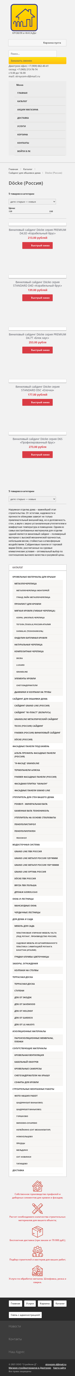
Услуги (21, 126)
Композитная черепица (29, 651)
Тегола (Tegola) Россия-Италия (33, 624)
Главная (22, 92)
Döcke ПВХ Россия (25, 878)
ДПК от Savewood (24, 1004)
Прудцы (20, 1143)
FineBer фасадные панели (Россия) (35, 776)
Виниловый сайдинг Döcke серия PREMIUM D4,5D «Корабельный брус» (37, 231)
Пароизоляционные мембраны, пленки (33, 1040)
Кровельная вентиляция (29, 1055)
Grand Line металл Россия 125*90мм (36, 858)
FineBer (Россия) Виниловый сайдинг (37, 732)
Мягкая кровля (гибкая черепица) (34, 610)
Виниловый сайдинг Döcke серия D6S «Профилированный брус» (37, 440)
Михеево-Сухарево (26, 1123)
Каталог (22, 101)
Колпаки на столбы (26, 970)
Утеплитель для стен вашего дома (33, 797)
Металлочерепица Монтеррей (32, 590)
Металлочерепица (25, 583)
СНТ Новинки (23, 1156)
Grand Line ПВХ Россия (28, 851)
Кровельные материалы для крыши (34, 576)
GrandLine (22, 671)
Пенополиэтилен (24, 831)
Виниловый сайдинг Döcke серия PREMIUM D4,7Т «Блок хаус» (37, 336)
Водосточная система (26, 844)
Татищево (22, 1163)
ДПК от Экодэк (23, 997)
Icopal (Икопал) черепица (30, 617)
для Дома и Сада (22, 919)
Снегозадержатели (27, 685)
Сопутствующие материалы (29, 1048)
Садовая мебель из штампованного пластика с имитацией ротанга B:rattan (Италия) (36, 946)
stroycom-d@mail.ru (55, 1364)
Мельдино (22, 1150)
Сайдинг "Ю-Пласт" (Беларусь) (32, 712)
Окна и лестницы (23, 898)
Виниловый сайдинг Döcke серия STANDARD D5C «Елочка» (38, 388)
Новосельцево (24, 1136)
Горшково (22, 1116)
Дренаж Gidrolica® (26, 892)
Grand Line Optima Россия (30, 871)
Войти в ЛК (23, 151)
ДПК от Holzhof (23, 1010)
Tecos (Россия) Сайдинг (28, 725)
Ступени (19, 990)
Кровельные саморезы (28, 1068)
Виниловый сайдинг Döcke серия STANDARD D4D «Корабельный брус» (37, 283)
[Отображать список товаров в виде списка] (50, 194)
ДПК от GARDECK (23, 1017)
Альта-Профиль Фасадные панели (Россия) (35, 755)
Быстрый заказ (40, 245)
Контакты (23, 142)
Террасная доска (22, 977)
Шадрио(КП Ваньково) (28, 1109)
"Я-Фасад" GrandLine (26, 763)
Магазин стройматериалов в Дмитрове (30, 1367)
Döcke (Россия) (23, 739)
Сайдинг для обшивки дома (30, 698)
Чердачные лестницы (27, 912)
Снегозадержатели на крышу (32, 1075)
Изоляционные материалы (29, 1031)
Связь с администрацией (25, 1315)
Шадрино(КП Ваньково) (29, 1102)
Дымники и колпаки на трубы (32, 692)
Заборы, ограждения (25, 963)
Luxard (20, 665)
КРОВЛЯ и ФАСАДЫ (24, 33)
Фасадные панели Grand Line (32, 790)
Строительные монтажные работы (33, 1088)
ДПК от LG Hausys (24, 1024)
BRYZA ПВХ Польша (25, 885)
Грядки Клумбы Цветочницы (31, 956)
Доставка (23, 117)
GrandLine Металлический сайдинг (36, 719)
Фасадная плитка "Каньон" (31, 783)
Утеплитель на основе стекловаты (35, 817)
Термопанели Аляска (27, 770)
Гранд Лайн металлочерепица (33, 597)
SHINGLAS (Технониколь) (29, 631)
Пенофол (21, 838)
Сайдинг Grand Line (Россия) (32, 705)
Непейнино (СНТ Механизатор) (33, 1129)
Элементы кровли (25, 678)
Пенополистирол (25, 824)
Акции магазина (27, 109)
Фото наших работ (26, 1095)
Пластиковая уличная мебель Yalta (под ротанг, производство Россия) (36, 934)
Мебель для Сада (24, 925)
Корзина (22, 134)
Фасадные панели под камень (30, 746)
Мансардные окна (25, 905)
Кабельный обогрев (26, 1061)
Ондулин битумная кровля (30, 637)
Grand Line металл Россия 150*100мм (36, 864)
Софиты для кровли (26, 1082)
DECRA (19, 658)
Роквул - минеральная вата (31, 803)
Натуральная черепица (28, 644)
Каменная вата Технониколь (31, 810)
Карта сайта (59, 1367)
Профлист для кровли (27, 603)
